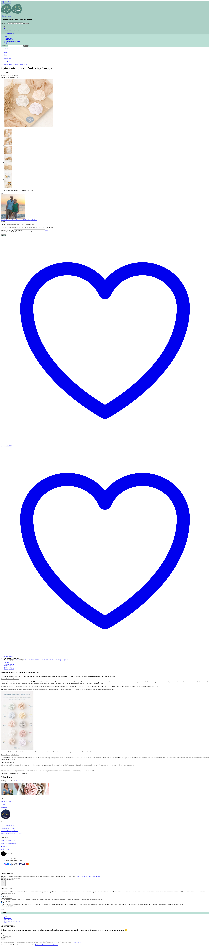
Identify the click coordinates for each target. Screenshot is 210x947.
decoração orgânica (62, 660)
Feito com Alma (6, 16)
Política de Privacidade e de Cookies (88, 876)
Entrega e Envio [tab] (9, 669)
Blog (5, 43)
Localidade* (5, 937)
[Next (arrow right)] (3, 909)
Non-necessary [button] (5, 901)
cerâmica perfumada (41, 660)
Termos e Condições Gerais (9, 831)
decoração (51, 660)
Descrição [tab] (7, 662)
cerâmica (31, 660)
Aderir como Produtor (8, 840)
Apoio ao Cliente (6, 1)
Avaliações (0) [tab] (8, 666)
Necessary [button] (4, 895)
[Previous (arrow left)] (1, 909)
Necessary (6, 896)
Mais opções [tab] (8, 667)
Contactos (4, 807)
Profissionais (8, 39)
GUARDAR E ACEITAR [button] (8, 906)
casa (25, 660)
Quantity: (34, 232)
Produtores (8, 38)
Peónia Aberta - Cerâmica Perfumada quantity (16, 232)
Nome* (3, 934)
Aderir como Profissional (8, 843)
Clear (46, 230)
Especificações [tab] (9, 664)
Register (11, 33)
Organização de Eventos (12, 41)
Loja (5, 36)
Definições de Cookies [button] (8, 878)
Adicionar (3, 235)
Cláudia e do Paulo (22, 781)
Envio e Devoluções (7, 825)
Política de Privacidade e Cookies (11, 834)
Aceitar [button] (18, 878)
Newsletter (4, 846)
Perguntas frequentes (8, 828)
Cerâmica (17, 660)
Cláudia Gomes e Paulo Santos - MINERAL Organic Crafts (19, 220)
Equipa (3, 804)
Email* (3, 935)
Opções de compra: (7, 230)
